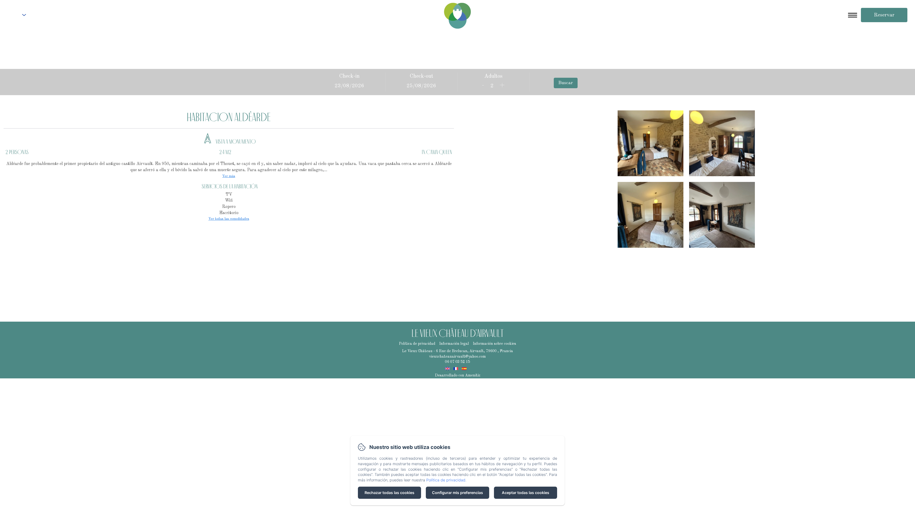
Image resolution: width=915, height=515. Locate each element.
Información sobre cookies (494, 344)
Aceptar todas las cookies (525, 492)
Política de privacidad (417, 344)
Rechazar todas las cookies (389, 492)
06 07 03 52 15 (52, 15)
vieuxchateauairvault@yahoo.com (457, 357)
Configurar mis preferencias (457, 492)
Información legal (454, 344)
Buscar (565, 83)
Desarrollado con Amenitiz (457, 375)
